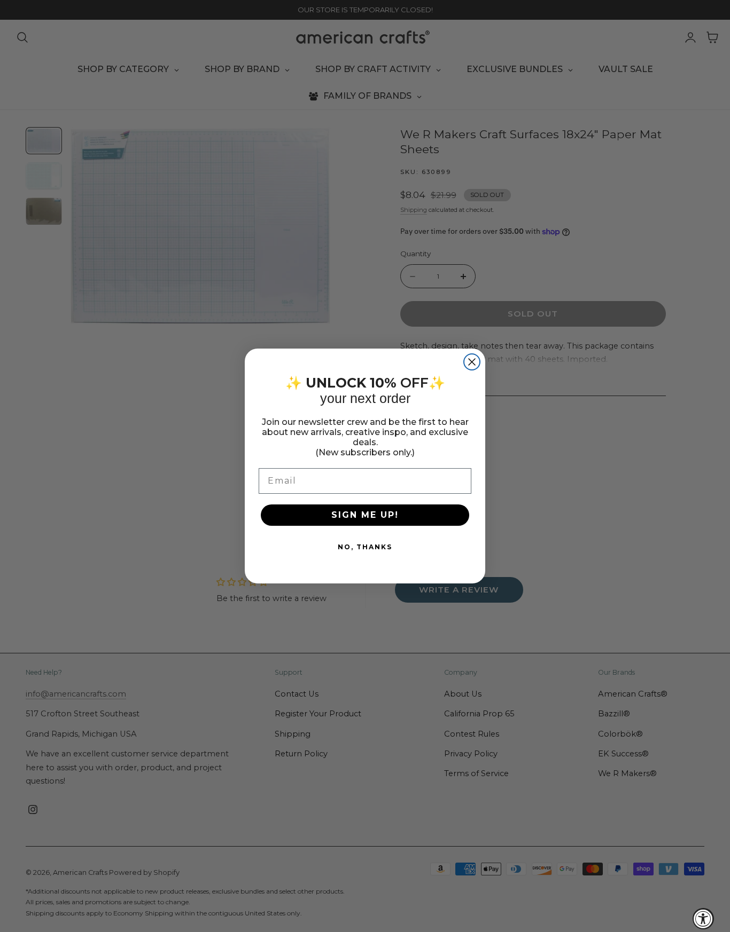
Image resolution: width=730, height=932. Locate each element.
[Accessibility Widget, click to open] (703, 918)
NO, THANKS (365, 547)
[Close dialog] (472, 362)
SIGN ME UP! (365, 515)
